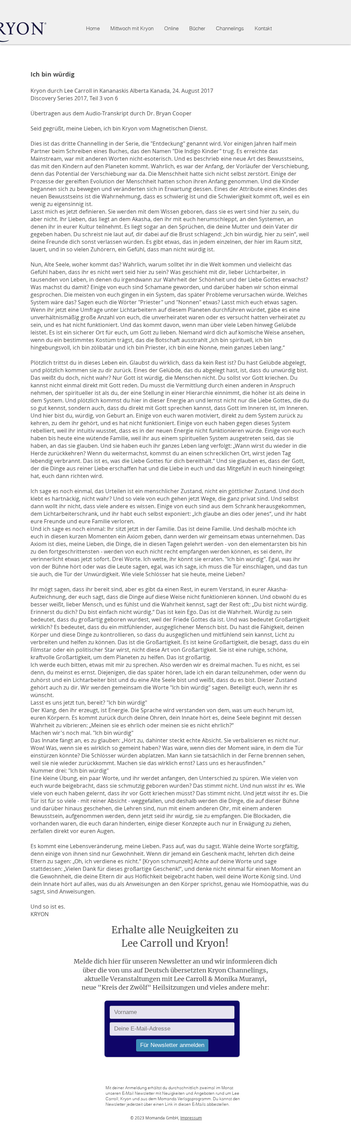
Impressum (191, 1117)
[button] (171, 28)
